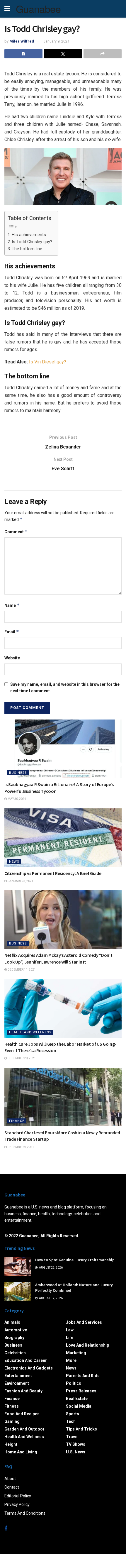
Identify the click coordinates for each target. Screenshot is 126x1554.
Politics (73, 1383)
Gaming (12, 1421)
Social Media (78, 1406)
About (10, 1478)
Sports (72, 1413)
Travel (72, 1436)
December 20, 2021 (21, 1058)
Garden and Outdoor (24, 1429)
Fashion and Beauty (23, 1391)
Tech (71, 1421)
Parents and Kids (83, 1375)
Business (18, 773)
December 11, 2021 (21, 969)
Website (12, 658)
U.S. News (75, 1452)
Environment (16, 1383)
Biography (14, 1337)
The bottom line (27, 248)
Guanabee (38, 9)
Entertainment (18, 1375)
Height (10, 1444)
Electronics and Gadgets (28, 1368)
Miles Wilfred (21, 41)
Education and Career (25, 1360)
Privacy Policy (17, 1504)
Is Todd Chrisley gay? (32, 241)
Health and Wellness (30, 1032)
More (71, 1360)
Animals (12, 1322)
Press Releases (81, 1391)
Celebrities (15, 1352)
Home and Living (20, 1452)
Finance (16, 1121)
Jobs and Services (84, 1322)
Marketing (76, 1352)
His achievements (29, 234)
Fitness (11, 1406)
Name (12, 605)
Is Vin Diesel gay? (47, 362)
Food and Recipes (22, 1413)
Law (70, 1330)
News (14, 862)
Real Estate (77, 1398)
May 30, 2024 (16, 798)
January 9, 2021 (56, 41)
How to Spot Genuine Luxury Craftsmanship (75, 1259)
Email (11, 631)
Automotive (15, 1330)
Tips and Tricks (81, 1429)
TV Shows (75, 1444)
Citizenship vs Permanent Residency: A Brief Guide (52, 873)
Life (69, 1337)
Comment (16, 531)
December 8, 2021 (20, 1147)
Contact (11, 1487)
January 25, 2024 (20, 881)
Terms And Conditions (24, 1513)
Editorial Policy (17, 1496)
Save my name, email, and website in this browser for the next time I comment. (65, 687)
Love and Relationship (87, 1345)
